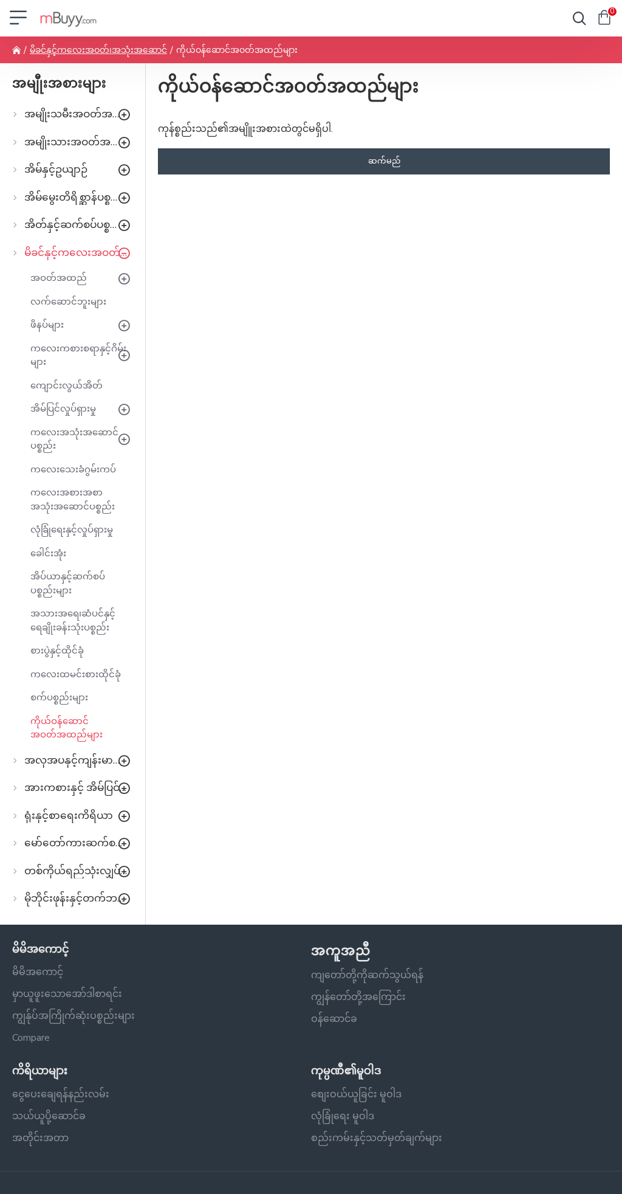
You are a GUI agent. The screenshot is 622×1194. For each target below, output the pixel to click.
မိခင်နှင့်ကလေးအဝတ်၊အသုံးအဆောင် (98, 50)
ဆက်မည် (384, 161)
